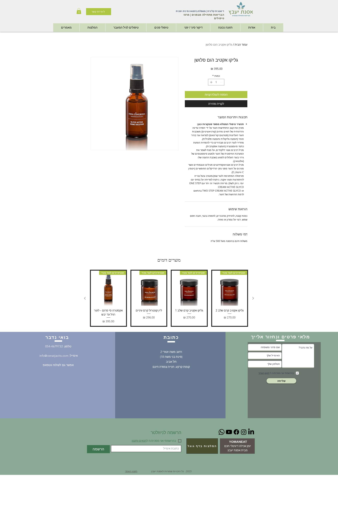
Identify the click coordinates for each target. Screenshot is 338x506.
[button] (78, 11)
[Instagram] (243, 432)
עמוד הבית (241, 44)
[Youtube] (229, 432)
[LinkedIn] (251, 432)
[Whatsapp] (221, 432)
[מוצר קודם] (253, 298)
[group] (169, 298)
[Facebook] (236, 432)
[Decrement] (221, 82)
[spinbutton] (216, 82)
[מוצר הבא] (85, 298)
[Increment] (211, 82)
